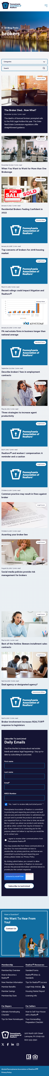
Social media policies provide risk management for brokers (18, 573)
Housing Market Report (35, 991)
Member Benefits (8, 987)
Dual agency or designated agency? (19, 685)
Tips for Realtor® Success (36, 982)
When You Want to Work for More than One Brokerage (23, 170)
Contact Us (11, 928)
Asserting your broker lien (14, 535)
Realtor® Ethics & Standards (33, 976)
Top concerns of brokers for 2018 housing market (22, 251)
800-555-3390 (30, 1040)
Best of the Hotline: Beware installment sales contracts (24, 645)
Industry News (41, 79)
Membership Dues (9, 995)
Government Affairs (39, 692)
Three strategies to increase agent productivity (19, 414)
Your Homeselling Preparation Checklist (34, 1021)
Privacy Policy (6, 1072)
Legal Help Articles (33, 987)
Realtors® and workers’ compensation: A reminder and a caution (22, 455)
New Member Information (12, 982)
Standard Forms (40, 342)
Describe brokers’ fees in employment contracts (20, 373)
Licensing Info (31, 995)
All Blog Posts (11, 28)
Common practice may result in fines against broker (24, 495)
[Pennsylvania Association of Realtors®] (11, 6)
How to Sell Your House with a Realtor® (35, 1013)
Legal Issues (41, 139)
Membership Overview (10, 970)
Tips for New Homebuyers (12, 1019)
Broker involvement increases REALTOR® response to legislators (22, 723)
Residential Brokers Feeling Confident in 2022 (22, 211)
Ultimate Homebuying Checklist (10, 1013)
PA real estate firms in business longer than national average (23, 333)
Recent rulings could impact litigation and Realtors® (22, 292)
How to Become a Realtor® (8, 976)
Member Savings (8, 991)
